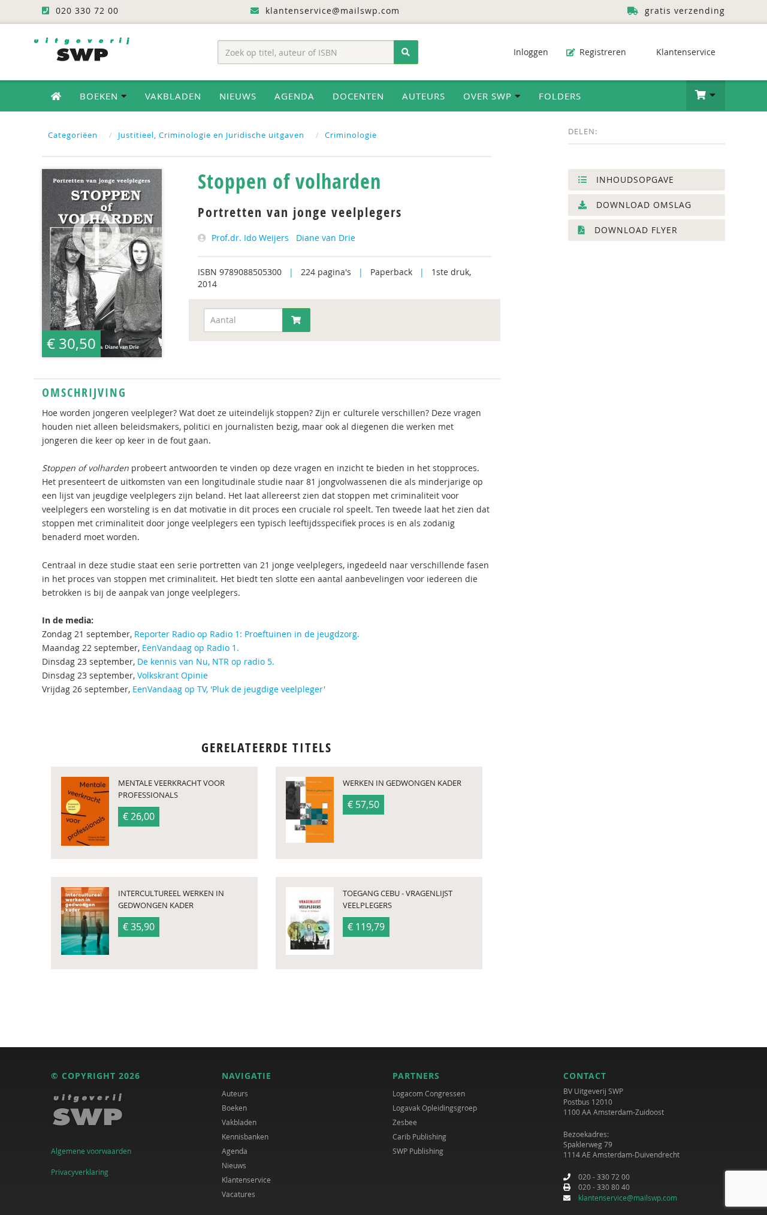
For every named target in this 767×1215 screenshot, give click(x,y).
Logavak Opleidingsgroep (434, 1108)
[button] (705, 95)
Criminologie (351, 134)
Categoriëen (73, 134)
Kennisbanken (245, 1136)
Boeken (234, 1108)
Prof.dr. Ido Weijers (250, 237)
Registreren (601, 52)
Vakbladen (173, 96)
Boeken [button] (100, 96)
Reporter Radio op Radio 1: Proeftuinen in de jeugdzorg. (247, 634)
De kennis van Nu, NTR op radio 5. (205, 661)
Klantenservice (684, 52)
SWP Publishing (417, 1151)
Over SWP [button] (489, 96)
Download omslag (642, 204)
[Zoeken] (406, 52)
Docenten (358, 96)
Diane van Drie (325, 237)
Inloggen (529, 52)
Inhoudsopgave (633, 179)
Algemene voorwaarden (91, 1151)
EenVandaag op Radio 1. (190, 647)
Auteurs (423, 96)
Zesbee (404, 1122)
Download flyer (634, 230)
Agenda (294, 96)
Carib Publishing (419, 1136)
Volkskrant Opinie (172, 675)
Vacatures (238, 1194)
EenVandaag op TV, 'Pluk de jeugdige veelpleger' (228, 689)
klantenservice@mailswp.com (627, 1197)
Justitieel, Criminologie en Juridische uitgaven (211, 134)
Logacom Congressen (428, 1093)
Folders (560, 96)
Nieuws (237, 96)
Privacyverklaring (79, 1172)
